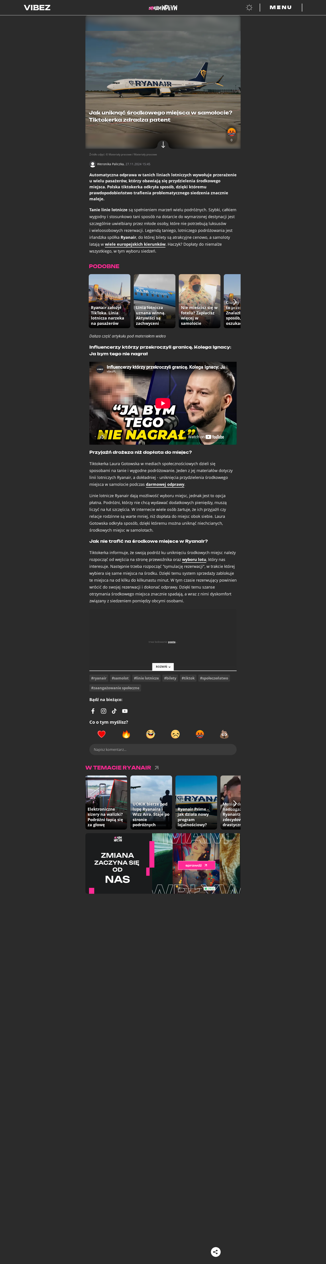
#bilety (170, 678)
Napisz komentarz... (110, 749)
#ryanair (98, 678)
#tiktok (188, 678)
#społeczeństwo (214, 678)
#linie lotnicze (146, 678)
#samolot (120, 678)
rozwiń (161, 667)
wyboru (194, 559)
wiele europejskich (135, 244)
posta (171, 642)
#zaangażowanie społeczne (115, 687)
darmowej (165, 484)
